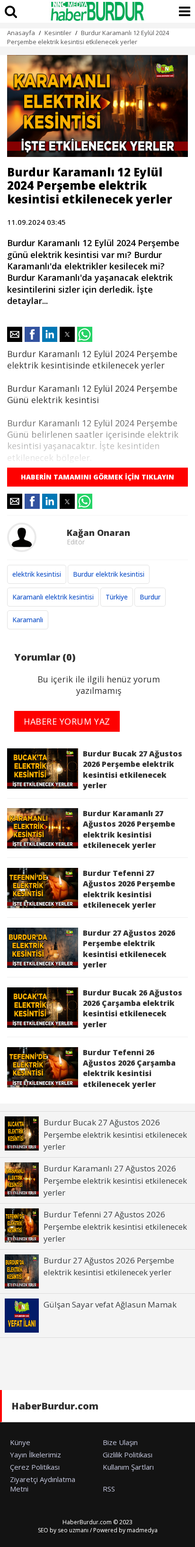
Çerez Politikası (35, 1467)
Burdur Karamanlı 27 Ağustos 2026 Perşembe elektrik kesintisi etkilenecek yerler (129, 829)
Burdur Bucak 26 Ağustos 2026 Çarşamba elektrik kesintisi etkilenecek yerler (132, 1008)
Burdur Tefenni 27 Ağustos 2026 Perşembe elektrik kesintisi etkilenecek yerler (129, 889)
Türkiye (117, 596)
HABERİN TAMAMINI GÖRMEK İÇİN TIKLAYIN (97, 476)
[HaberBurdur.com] (97, 11)
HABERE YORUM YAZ (67, 721)
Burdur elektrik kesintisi (108, 574)
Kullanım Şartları (128, 1467)
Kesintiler (57, 32)
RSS (109, 1488)
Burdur (150, 596)
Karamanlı (27, 619)
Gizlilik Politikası (127, 1454)
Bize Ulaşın (120, 1442)
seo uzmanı (73, 1530)
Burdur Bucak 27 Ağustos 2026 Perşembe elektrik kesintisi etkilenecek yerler (132, 769)
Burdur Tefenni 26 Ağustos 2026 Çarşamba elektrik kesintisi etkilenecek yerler (129, 1068)
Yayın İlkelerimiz (35, 1454)
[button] (14, 334)
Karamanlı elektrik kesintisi (53, 596)
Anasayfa (21, 32)
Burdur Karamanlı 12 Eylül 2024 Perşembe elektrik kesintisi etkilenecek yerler (88, 37)
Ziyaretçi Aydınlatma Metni (42, 1483)
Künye (20, 1442)
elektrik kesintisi (36, 574)
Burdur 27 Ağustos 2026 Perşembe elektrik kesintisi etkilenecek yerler (129, 949)
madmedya (142, 1530)
